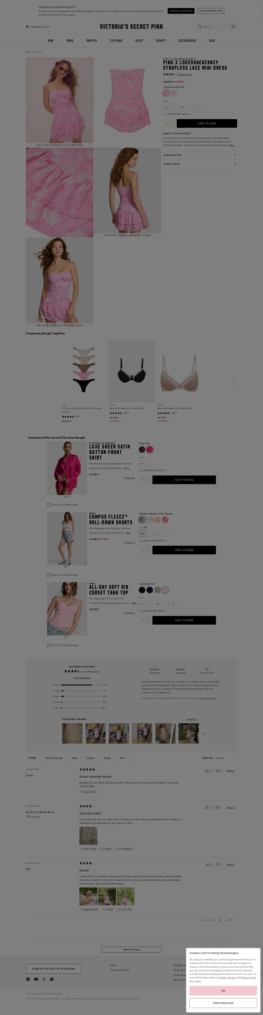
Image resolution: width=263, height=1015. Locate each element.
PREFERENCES (223, 1003)
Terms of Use (248, 977)
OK (223, 990)
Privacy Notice (227, 977)
